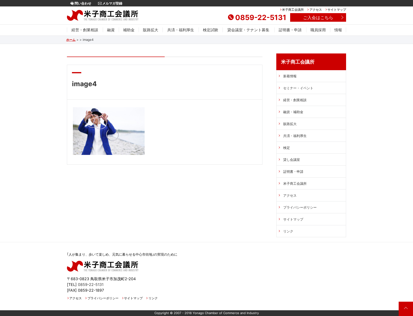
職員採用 (318, 29)
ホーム (71, 40)
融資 (111, 29)
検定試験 (210, 29)
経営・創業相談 (84, 29)
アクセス (316, 9)
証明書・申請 (290, 29)
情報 (338, 29)
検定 (286, 148)
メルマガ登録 (112, 3)
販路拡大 (150, 29)
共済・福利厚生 (180, 29)
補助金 (129, 29)
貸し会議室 (291, 160)
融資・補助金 (293, 112)
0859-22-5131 (260, 17)
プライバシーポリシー (300, 207)
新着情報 (290, 76)
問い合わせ (82, 3)
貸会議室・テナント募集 (248, 29)
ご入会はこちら (318, 17)
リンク (288, 231)
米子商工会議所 (293, 9)
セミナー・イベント (298, 88)
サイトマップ (336, 9)
